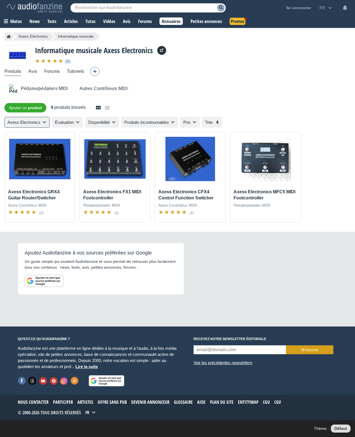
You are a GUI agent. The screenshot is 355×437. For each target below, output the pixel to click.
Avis (32, 71)
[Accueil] (9, 36)
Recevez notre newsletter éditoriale (230, 339)
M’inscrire (309, 350)
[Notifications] (345, 7)
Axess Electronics (33, 36)
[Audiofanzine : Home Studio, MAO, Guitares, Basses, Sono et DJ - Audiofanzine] (34, 8)
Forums (52, 71)
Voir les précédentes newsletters (223, 362)
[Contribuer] (95, 71)
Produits (12, 71)
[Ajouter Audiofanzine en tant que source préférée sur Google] (44, 281)
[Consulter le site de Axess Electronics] (161, 50)
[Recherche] (221, 8)
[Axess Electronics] (17, 55)
